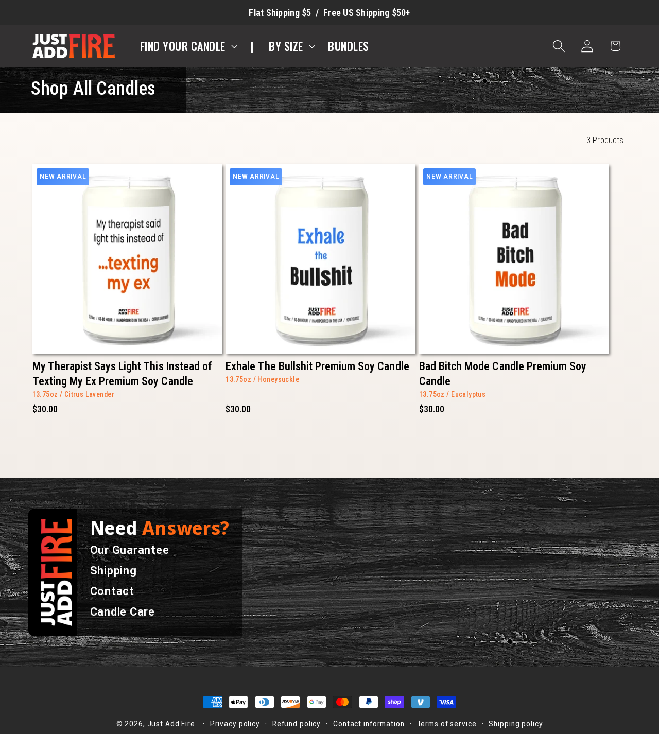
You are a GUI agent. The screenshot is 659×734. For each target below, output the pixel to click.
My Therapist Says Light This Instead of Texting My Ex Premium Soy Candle (122, 374)
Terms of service (447, 724)
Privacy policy (235, 724)
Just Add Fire (171, 724)
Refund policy (296, 724)
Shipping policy (516, 724)
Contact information (369, 724)
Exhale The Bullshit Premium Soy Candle (317, 366)
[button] (187, 46)
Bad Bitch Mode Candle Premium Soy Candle (502, 374)
